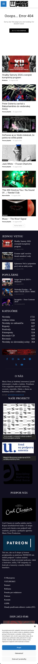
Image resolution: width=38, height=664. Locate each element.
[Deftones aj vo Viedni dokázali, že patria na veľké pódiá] (19, 124)
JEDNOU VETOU (12, 236)
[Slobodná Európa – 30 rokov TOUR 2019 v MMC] (7, 292)
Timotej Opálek (6, 111)
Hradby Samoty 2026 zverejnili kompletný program (17, 76)
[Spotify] (30, 359)
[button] (35, 626)
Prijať (19, 648)
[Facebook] (7, 359)
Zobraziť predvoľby (19, 659)
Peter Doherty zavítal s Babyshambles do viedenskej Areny (16, 106)
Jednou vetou (6, 71)
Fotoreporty (6, 186)
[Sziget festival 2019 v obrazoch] (7, 282)
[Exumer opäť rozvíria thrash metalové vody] (7, 256)
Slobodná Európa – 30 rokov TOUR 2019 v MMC (24, 290)
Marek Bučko (6, 195)
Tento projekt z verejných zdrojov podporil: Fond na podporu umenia (17, 437)
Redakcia (4, 80)
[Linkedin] (18, 359)
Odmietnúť (19, 653)
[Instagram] (12, 359)
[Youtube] (22, 365)
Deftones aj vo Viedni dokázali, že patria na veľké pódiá (18, 136)
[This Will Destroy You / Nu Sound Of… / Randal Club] (19, 179)
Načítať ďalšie (18, 225)
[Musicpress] (19, 4)
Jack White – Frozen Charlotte (17, 164)
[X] (16, 365)
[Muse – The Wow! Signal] (19, 208)
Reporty (5, 100)
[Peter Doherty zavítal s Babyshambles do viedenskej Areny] (19, 92)
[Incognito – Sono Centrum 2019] (7, 302)
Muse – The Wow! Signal (14, 219)
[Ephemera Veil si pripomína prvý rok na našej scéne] (7, 266)
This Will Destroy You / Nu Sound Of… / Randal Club (18, 191)
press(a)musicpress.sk (16, 395)
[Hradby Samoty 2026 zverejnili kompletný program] (19, 64)
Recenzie (5, 160)
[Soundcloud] (24, 359)
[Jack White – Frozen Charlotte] (19, 153)
